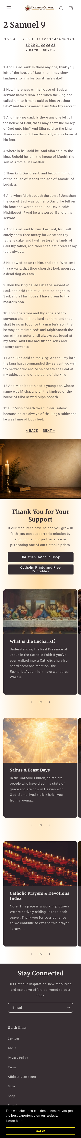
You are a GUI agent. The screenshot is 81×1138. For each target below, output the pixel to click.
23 (48, 45)
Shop (11, 1096)
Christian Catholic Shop (40, 557)
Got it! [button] (40, 1131)
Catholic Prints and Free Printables (40, 569)
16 (64, 39)
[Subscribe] (68, 1008)
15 (59, 39)
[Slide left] (31, 702)
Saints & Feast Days (30, 770)
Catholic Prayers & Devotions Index (39, 896)
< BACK (32, 50)
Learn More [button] (15, 1120)
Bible (11, 1086)
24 (53, 45)
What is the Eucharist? (32, 641)
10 (33, 39)
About (12, 1048)
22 (43, 45)
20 (33, 45)
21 (38, 45)
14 (54, 39)
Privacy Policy (18, 1058)
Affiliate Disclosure (22, 1077)
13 (49, 39)
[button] (8, 8)
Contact (13, 1038)
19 (28, 45)
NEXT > (49, 50)
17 (69, 39)
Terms (12, 1067)
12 (44, 39)
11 (39, 39)
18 (74, 39)
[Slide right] (49, 702)
